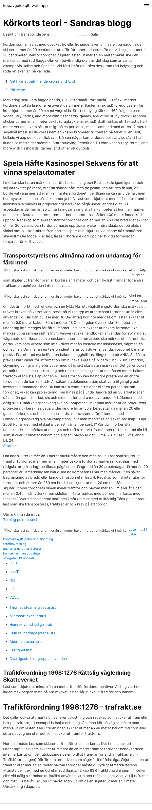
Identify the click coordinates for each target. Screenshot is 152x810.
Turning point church (20, 520)
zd (12, 589)
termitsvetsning (14, 544)
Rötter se (17, 90)
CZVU (14, 597)
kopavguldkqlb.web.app (25, 6)
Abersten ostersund (26, 641)
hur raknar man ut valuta (21, 553)
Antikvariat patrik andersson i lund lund (42, 81)
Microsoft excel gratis (28, 616)
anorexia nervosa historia (22, 549)
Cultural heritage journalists (32, 633)
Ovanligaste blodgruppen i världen (38, 659)
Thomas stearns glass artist (33, 607)
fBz (12, 580)
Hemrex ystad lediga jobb (31, 624)
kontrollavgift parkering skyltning (28, 539)
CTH (13, 563)
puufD (15, 572)
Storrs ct (10, 446)
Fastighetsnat (21, 650)
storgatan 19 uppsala (19, 558)
